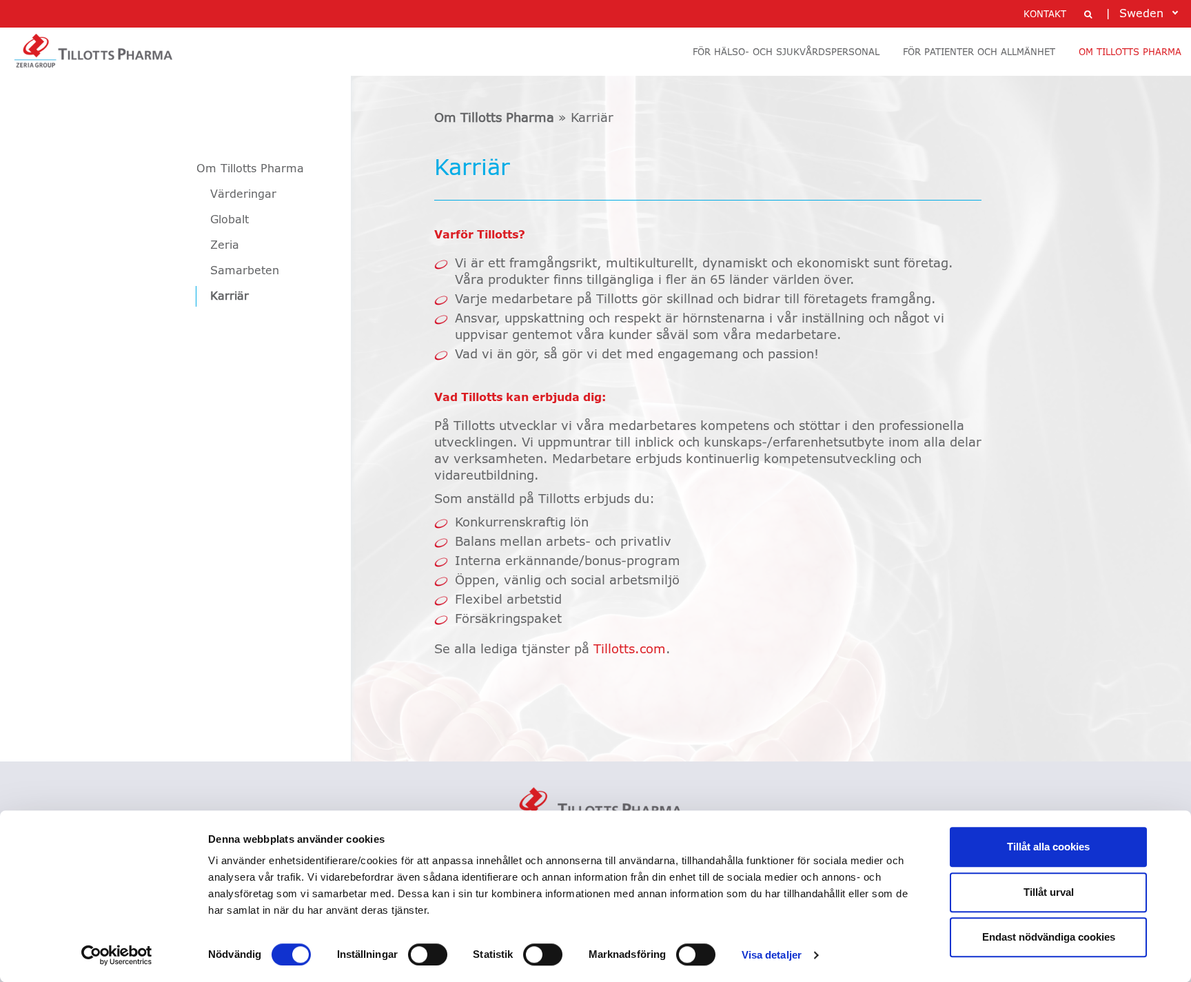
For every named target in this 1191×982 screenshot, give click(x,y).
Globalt (229, 219)
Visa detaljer (772, 955)
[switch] (427, 954)
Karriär (229, 296)
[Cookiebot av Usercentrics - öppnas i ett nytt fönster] (117, 955)
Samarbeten (244, 270)
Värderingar (243, 194)
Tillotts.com (629, 650)
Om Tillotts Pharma (250, 168)
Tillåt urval (1049, 892)
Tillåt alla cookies (1048, 846)
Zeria (224, 245)
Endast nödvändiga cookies (1048, 937)
